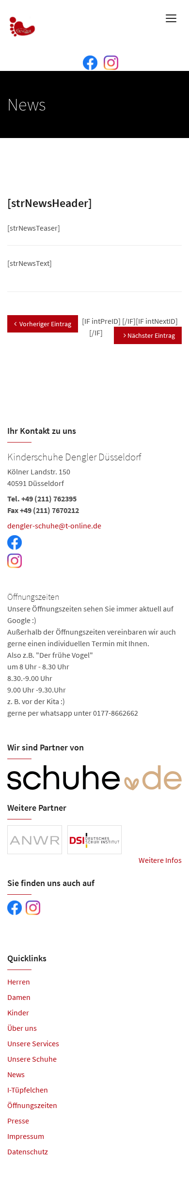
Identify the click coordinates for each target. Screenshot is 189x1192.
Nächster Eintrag (150, 335)
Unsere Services (33, 1043)
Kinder (18, 1012)
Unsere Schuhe (32, 1059)
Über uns (22, 1028)
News (16, 1074)
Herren (18, 981)
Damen (19, 997)
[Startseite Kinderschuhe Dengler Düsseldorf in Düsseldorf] (22, 19)
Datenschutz (27, 1151)
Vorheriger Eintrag (45, 323)
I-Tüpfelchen (27, 1090)
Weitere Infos (160, 860)
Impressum (25, 1136)
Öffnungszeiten (32, 1105)
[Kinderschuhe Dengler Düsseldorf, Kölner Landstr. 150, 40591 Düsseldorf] (94, 583)
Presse (18, 1120)
